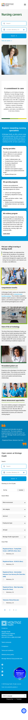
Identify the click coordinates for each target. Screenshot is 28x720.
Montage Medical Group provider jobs (12, 658)
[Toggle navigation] (24, 4)
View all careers (6, 40)
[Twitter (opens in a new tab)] (2, 668)
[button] (14, 502)
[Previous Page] (10, 610)
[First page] (5, 610)
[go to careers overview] (8, 4)
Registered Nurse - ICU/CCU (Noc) (13, 561)
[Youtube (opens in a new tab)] (2, 675)
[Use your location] (23, 29)
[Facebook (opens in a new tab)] (2, 665)
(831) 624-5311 (6, 637)
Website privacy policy (8, 654)
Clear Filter (5, 542)
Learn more (6, 233)
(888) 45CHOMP (16, 637)
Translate (19, 699)
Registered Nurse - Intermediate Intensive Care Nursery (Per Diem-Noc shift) (14, 574)
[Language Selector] (24, 711)
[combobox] (14, 30)
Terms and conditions (7, 650)
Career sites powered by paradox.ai (9, 687)
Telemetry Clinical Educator (11, 600)
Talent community (6, 642)
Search (13, 36)
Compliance (5, 646)
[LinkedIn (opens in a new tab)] (2, 671)
